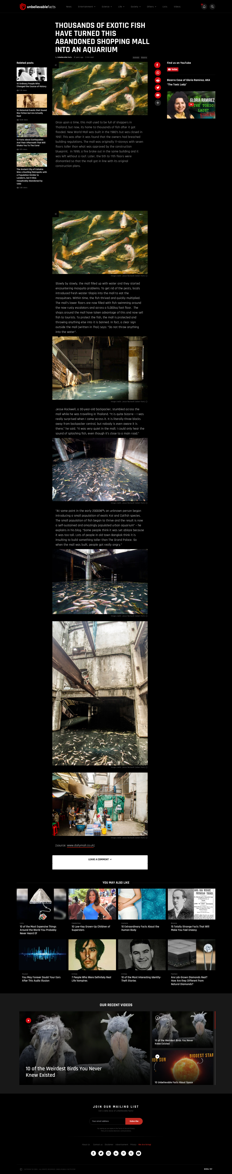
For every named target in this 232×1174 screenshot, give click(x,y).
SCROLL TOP (208, 1169)
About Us (86, 1144)
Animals (136, 57)
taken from (140, 276)
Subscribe (134, 1121)
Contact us (98, 1144)
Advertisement (121, 1144)
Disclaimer (109, 1144)
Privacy (133, 1144)
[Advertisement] (100, 189)
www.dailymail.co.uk (80, 845)
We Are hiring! (144, 1144)
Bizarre (144, 57)
